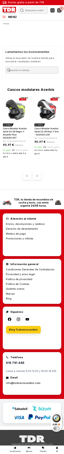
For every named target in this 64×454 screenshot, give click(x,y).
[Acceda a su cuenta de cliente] (52, 10)
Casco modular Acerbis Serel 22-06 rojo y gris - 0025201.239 (46, 131)
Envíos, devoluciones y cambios (25, 223)
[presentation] (27, 175)
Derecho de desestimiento (22, 228)
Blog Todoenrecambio (23, 329)
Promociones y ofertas (19, 238)
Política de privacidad (19, 279)
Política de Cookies (18, 283)
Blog (8, 298)
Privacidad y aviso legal (20, 274)
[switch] (56, 428)
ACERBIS (7, 125)
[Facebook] (9, 319)
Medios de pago (16, 233)
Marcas (10, 293)
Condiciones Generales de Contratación (30, 269)
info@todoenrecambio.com (23, 382)
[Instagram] (18, 319)
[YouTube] (27, 319)
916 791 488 (15, 363)
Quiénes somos (15, 288)
